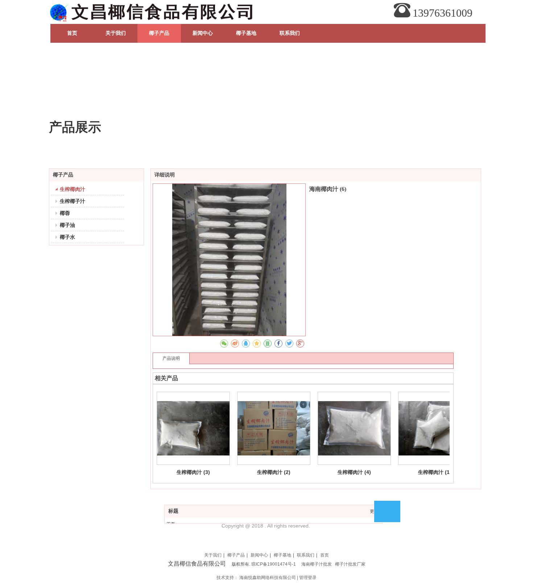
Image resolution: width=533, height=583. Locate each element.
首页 (324, 555)
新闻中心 (259, 555)
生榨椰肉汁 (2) (273, 472)
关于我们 (213, 555)
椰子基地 (282, 555)
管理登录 (308, 577)
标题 (173, 511)
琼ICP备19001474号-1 (273, 564)
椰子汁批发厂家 (350, 564)
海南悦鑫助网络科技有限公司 (267, 577)
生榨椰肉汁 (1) (434, 472)
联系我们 (305, 555)
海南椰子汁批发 (316, 564)
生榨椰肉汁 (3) (193, 472)
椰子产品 (236, 555)
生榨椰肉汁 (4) (354, 472)
